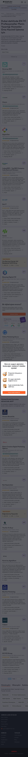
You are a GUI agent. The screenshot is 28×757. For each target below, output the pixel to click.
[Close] (25, 363)
